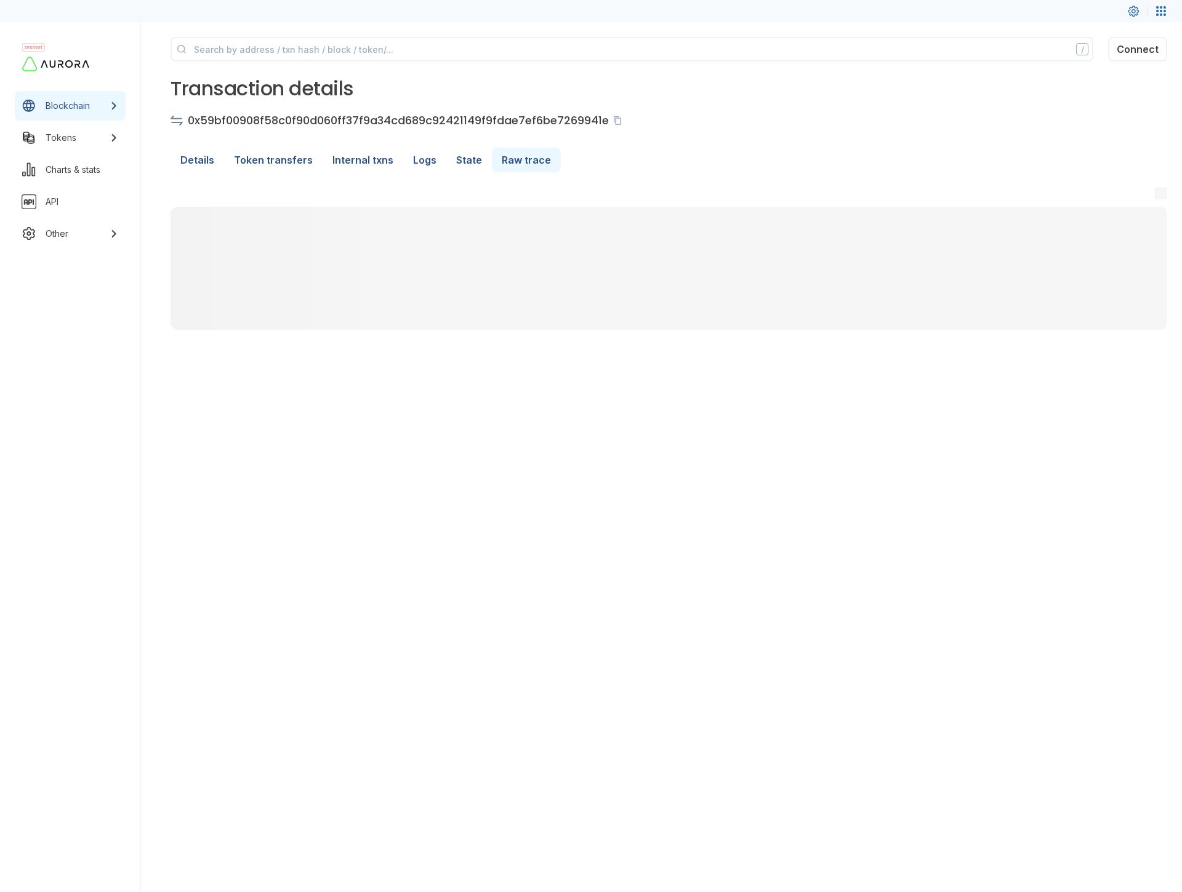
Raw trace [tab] (526, 160)
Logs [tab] (424, 160)
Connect (1138, 49)
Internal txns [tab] (362, 160)
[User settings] (1133, 11)
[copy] (620, 120)
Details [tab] (197, 160)
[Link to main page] (59, 64)
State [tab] (469, 160)
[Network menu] (1161, 11)
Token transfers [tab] (273, 160)
